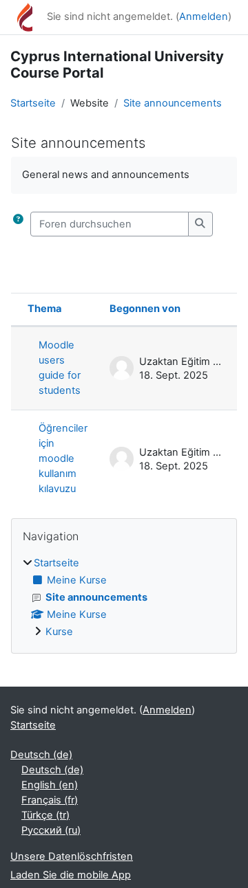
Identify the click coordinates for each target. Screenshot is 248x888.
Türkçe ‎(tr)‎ (45, 815)
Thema (44, 308)
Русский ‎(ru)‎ (51, 830)
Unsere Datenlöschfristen (71, 856)
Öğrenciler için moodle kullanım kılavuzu (63, 458)
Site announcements (172, 103)
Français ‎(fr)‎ (49, 800)
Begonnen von (145, 308)
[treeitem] (124, 598)
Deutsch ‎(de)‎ (41, 754)
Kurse (59, 631)
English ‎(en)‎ (49, 785)
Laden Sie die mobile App (70, 875)
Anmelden (203, 16)
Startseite (33, 103)
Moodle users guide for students (60, 368)
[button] (18, 224)
